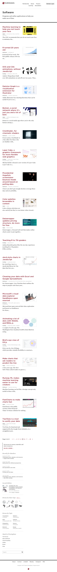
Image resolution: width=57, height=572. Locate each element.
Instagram (38, 561)
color (8, 206)
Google (13, 423)
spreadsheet (28, 281)
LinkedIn (25, 561)
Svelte (11, 160)
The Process (5, 536)
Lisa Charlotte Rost (20, 281)
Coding (4, 73)
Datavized (9, 423)
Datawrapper (10, 227)
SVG (16, 73)
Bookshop (17, 492)
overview (5, 346)
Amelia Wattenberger (13, 344)
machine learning (12, 387)
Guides (4, 542)
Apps (4, 33)
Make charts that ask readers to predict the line (10, 360)
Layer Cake (15, 159)
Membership (26, 3)
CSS (14, 73)
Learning (31, 5)
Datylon (10, 95)
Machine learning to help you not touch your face (12, 29)
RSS (44, 561)
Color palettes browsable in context (9, 201)
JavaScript (10, 159)
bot (17, 117)
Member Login (50, 3)
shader (13, 135)
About (14, 561)
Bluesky (32, 561)
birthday (10, 52)
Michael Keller (6, 160)
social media (5, 118)
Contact (19, 561)
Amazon (13, 492)
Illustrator (15, 95)
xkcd (14, 262)
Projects (38, 3)
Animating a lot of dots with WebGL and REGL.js (11, 321)
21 (30, 439)
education (10, 242)
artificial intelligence (11, 117)
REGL (14, 325)
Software (5, 52)
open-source (17, 302)
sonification (5, 424)
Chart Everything (6, 540)
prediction (12, 365)
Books (32, 3)
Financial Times (10, 404)
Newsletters (38, 5)
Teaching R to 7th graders (14, 240)
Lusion (10, 135)
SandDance (5, 304)
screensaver (15, 186)
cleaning (10, 281)
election (10, 186)
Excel (14, 281)
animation (10, 73)
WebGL (18, 325)
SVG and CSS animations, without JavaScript (12, 69)
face (14, 33)
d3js (19, 344)
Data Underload (6, 538)
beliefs (8, 365)
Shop (4, 546)
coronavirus (9, 33)
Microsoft (10, 302)
